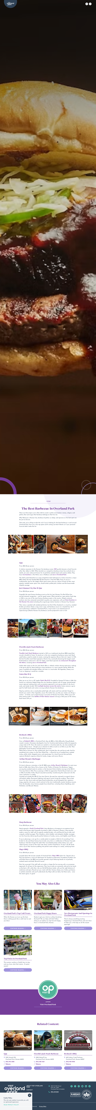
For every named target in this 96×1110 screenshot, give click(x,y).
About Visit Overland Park (34, 1086)
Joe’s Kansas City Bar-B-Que (30, 588)
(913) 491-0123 (55, 1092)
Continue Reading (17, 1068)
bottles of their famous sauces (44, 696)
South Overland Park (37, 828)
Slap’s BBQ (55, 855)
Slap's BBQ (23, 849)
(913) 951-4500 (10, 1061)
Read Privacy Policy (11, 1105)
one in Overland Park (59, 574)
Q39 (21, 562)
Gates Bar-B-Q (25, 674)
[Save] (29, 1047)
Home (49, 501)
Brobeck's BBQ (25, 735)
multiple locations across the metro (49, 686)
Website (8, 1064)
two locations (27, 574)
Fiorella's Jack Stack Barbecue (31, 647)
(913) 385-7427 (40, 1061)
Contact (29, 1090)
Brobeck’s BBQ (70, 1053)
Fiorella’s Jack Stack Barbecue (46, 1053)
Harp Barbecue (25, 822)
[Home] (10, 4)
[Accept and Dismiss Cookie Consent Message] (29, 1095)
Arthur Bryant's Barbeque (29, 759)
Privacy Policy (42, 1106)
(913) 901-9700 (70, 1061)
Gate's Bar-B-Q (45, 680)
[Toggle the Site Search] (86, 4)
